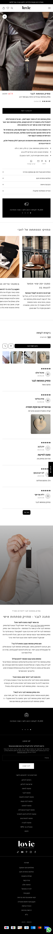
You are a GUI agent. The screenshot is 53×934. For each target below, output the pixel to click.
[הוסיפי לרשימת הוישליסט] (5, 24)
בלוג (26, 914)
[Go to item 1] (43, 357)
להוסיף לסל (26, 111)
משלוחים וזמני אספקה (26, 867)
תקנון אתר (26, 893)
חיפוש (26, 831)
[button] (41, 424)
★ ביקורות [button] (51, 469)
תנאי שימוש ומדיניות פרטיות (26, 897)
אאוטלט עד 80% (26, 827)
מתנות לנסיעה (26, 805)
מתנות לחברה (26, 822)
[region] (26, 206)
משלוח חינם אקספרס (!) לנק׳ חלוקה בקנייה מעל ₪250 (26, 2)
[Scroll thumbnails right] (48, 357)
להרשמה (26, 766)
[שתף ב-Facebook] (49, 161)
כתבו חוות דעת (32, 346)
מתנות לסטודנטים (26, 818)
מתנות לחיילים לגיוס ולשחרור (26, 814)
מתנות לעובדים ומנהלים (26, 810)
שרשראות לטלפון (26, 784)
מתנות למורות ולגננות (26, 797)
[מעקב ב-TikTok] (18, 852)
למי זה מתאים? (26, 889)
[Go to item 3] (17, 357)
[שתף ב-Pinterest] (42, 161)
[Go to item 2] (30, 357)
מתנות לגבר (26, 793)
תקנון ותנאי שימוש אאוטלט (26, 901)
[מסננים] (11, 346)
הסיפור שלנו (26, 884)
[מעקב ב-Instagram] (31, 852)
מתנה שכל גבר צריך (37, 625)
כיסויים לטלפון (26, 780)
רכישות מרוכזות (26, 910)
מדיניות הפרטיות (22, 752)
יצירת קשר (26, 880)
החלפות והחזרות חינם (26, 872)
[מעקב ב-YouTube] (22, 852)
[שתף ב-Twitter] (46, 161)
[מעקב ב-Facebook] (35, 852)
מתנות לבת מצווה (27, 801)
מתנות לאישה (26, 788)
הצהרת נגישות (26, 906)
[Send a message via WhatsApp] (49, 930)
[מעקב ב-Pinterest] (26, 852)
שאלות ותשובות (26, 876)
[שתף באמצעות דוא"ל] (38, 161)
